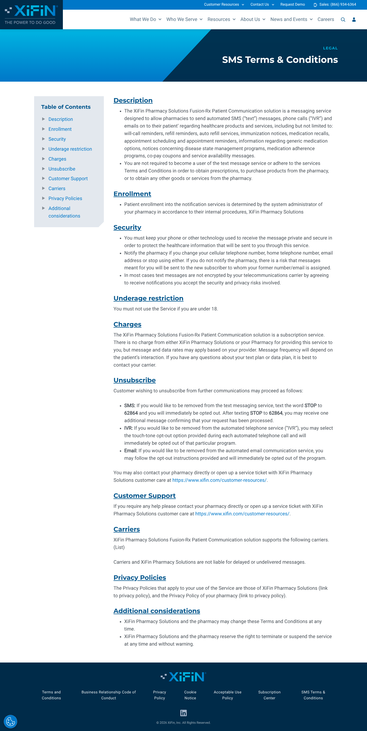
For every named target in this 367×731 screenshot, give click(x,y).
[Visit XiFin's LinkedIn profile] (183, 713)
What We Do (143, 19)
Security (57, 139)
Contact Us (259, 4)
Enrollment (60, 129)
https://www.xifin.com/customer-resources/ (219, 480)
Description (61, 119)
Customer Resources (221, 4)
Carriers (57, 188)
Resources (218, 19)
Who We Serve (181, 19)
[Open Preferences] (10, 721)
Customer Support (68, 179)
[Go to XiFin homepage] (31, 14)
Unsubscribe (62, 169)
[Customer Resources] (354, 19)
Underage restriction (70, 149)
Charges (57, 159)
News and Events (289, 19)
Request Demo (292, 4)
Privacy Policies (65, 198)
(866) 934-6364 (343, 4)
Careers (326, 19)
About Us (250, 19)
